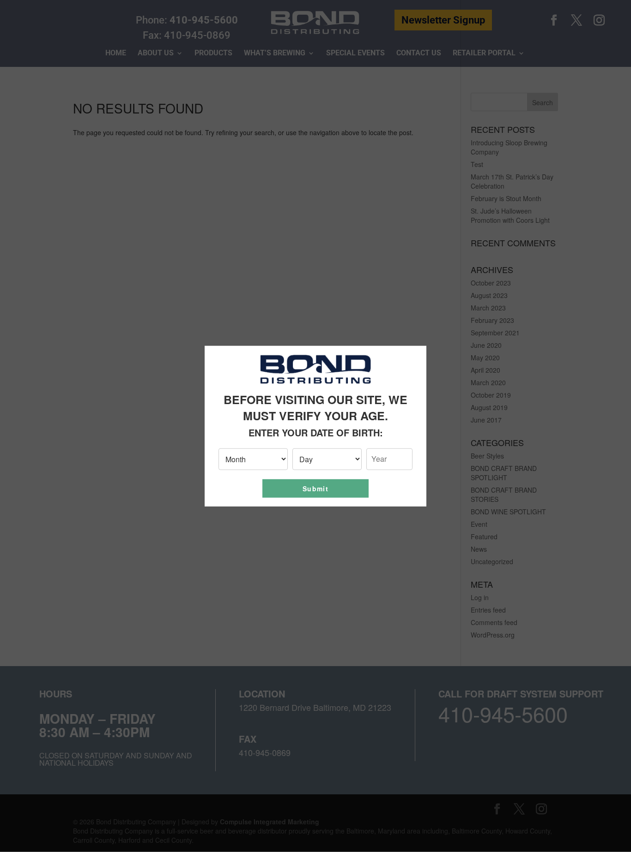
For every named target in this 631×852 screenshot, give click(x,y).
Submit (315, 488)
